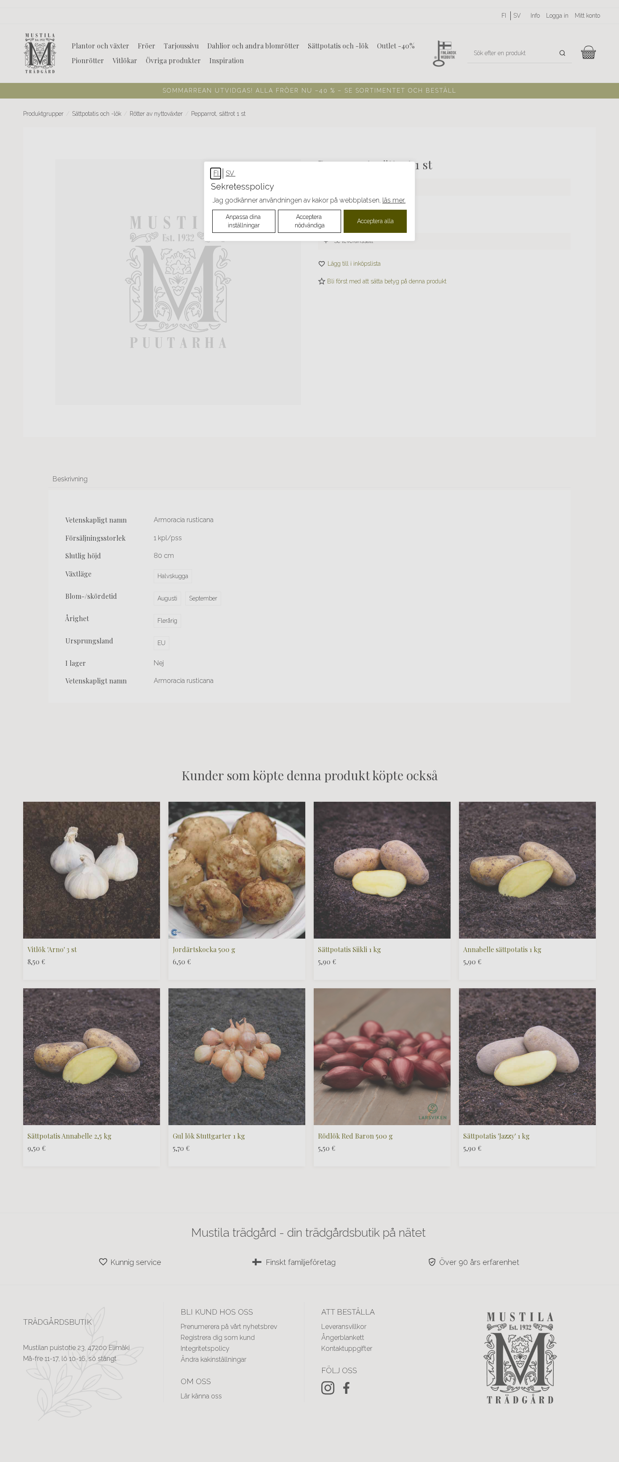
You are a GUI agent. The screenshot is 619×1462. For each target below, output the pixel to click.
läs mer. (394, 200)
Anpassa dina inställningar (244, 221)
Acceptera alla (375, 221)
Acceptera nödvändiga (310, 221)
